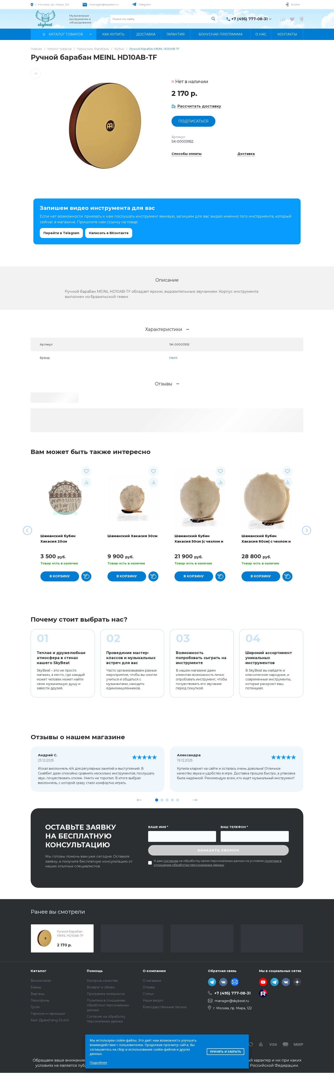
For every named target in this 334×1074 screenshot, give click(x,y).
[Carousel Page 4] (172, 800)
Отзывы (149, 987)
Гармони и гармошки (48, 1014)
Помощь (95, 971)
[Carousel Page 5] (177, 800)
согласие (171, 861)
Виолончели (41, 981)
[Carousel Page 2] (161, 800)
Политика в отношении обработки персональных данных (108, 1005)
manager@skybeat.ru (103, 4)
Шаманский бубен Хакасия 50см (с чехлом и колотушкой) (198, 541)
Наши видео (153, 1000)
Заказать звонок (218, 850)
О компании (154, 971)
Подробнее (98, 1062)
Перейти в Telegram (61, 233)
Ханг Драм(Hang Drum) (50, 1020)
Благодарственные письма (165, 1007)
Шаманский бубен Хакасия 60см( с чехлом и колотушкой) (266, 541)
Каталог (38, 971)
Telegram (145, 4)
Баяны (36, 987)
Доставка (246, 154)
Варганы (38, 994)
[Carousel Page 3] (167, 800)
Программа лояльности (106, 994)
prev (139, 799)
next (195, 799)
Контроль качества (102, 981)
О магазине (152, 981)
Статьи (148, 994)
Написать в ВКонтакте (109, 233)
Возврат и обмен (101, 987)
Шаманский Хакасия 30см (132, 536)
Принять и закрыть (225, 1052)
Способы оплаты (187, 154)
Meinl (173, 358)
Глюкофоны (40, 1000)
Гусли (35, 1007)
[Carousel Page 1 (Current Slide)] (156, 800)
